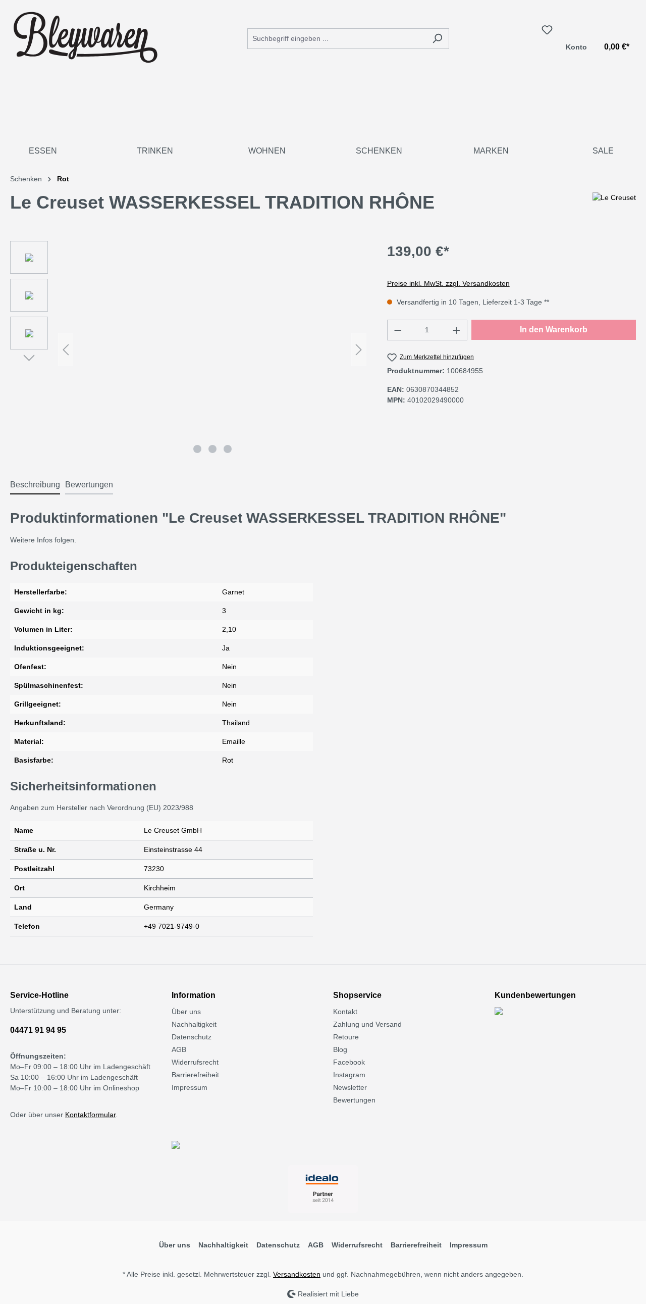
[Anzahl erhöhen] (456, 330)
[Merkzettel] (547, 30)
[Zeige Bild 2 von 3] (212, 449)
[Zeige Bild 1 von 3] (197, 449)
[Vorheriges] (65, 349)
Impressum (189, 1087)
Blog (340, 1049)
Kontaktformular (90, 1115)
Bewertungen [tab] (89, 484)
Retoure (346, 1037)
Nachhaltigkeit (194, 1024)
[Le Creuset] (614, 206)
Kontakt (345, 1012)
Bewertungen (354, 1100)
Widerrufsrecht (195, 1062)
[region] (188, 349)
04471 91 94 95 (38, 1030)
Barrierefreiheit (195, 1075)
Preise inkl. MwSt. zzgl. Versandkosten (448, 283)
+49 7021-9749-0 (171, 926)
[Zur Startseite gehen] (86, 36)
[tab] (35, 485)
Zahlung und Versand (367, 1024)
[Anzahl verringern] (397, 330)
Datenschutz (191, 1037)
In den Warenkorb (553, 329)
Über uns (186, 1012)
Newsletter (350, 1087)
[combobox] (336, 38)
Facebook (349, 1062)
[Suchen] (437, 38)
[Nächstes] (358, 349)
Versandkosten (296, 1274)
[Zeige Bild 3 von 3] (228, 449)
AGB (179, 1049)
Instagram (349, 1075)
